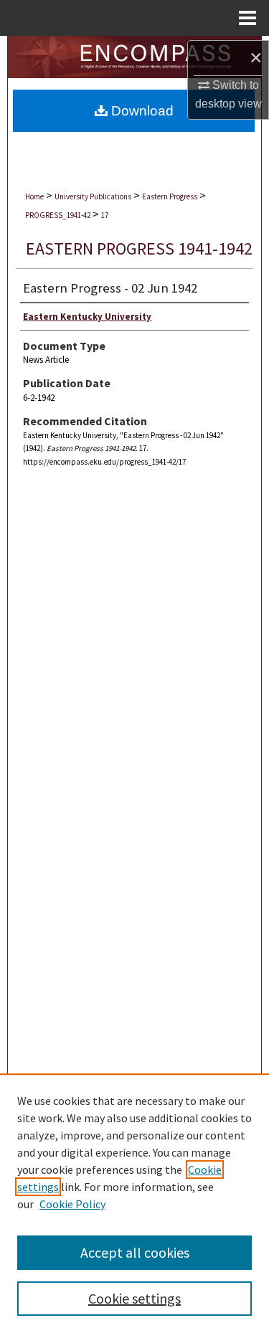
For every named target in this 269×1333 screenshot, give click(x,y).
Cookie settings (134, 1298)
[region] (134, 1203)
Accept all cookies (134, 1252)
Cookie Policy (72, 1204)
